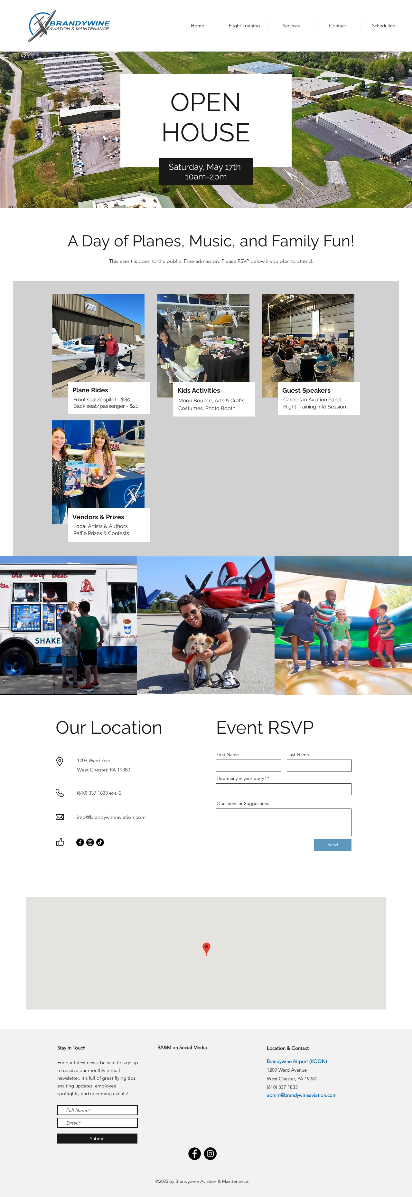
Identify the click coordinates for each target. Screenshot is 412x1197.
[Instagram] (90, 842)
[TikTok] (100, 842)
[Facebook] (80, 842)
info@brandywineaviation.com (111, 817)
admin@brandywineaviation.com (302, 1095)
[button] (197, 25)
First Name (228, 754)
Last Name (298, 754)
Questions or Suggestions (243, 803)
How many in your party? (241, 778)
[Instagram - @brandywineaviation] (210, 1153)
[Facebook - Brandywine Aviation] (194, 1153)
